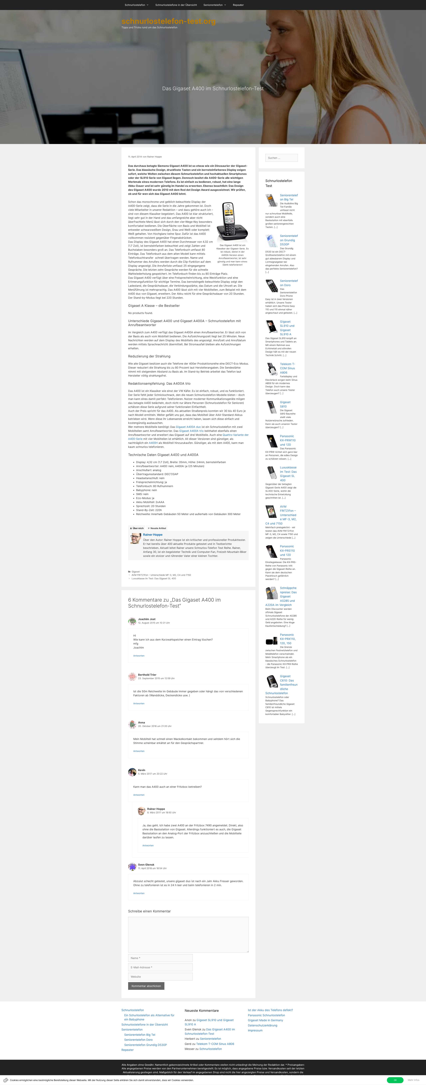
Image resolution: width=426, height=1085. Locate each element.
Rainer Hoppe (153, 534)
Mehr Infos (413, 1080)
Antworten (138, 655)
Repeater (238, 4)
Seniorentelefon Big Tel (139, 1034)
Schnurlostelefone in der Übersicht (176, 4)
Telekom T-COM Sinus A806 (215, 1044)
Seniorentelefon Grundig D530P (145, 1045)
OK (395, 1080)
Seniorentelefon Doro (138, 1039)
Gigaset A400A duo (188, 426)
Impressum (255, 1030)
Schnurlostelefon (135, 4)
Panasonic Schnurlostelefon (266, 1015)
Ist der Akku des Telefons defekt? (270, 1010)
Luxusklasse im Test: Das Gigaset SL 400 (154, 578)
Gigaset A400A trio (191, 430)
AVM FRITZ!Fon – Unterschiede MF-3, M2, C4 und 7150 (161, 575)
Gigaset (136, 571)
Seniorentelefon (213, 4)
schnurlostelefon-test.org (168, 21)
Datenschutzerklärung (262, 1025)
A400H (153, 442)
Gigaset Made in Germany (265, 1020)
